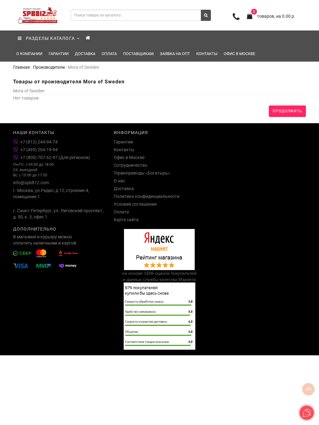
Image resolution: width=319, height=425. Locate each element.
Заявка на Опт (175, 53)
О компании (29, 53)
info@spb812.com (31, 182)
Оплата (109, 53)
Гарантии (59, 53)
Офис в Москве (239, 53)
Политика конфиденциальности (146, 196)
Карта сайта (126, 219)
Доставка (85, 53)
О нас (119, 180)
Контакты (206, 53)
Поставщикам (138, 53)
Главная (21, 67)
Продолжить (287, 111)
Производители (49, 67)
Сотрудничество (130, 165)
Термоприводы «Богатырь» (142, 172)
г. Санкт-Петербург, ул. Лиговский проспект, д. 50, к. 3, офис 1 (58, 213)
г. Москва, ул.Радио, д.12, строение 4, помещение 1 (51, 193)
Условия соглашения (135, 204)
